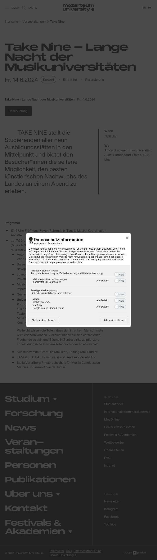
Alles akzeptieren (114, 320)
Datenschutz (55, 243)
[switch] (120, 274)
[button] (116, 274)
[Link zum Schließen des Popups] (127, 238)
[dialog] (78, 280)
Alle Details (102, 280)
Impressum (40, 243)
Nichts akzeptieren (43, 320)
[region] (78, 290)
